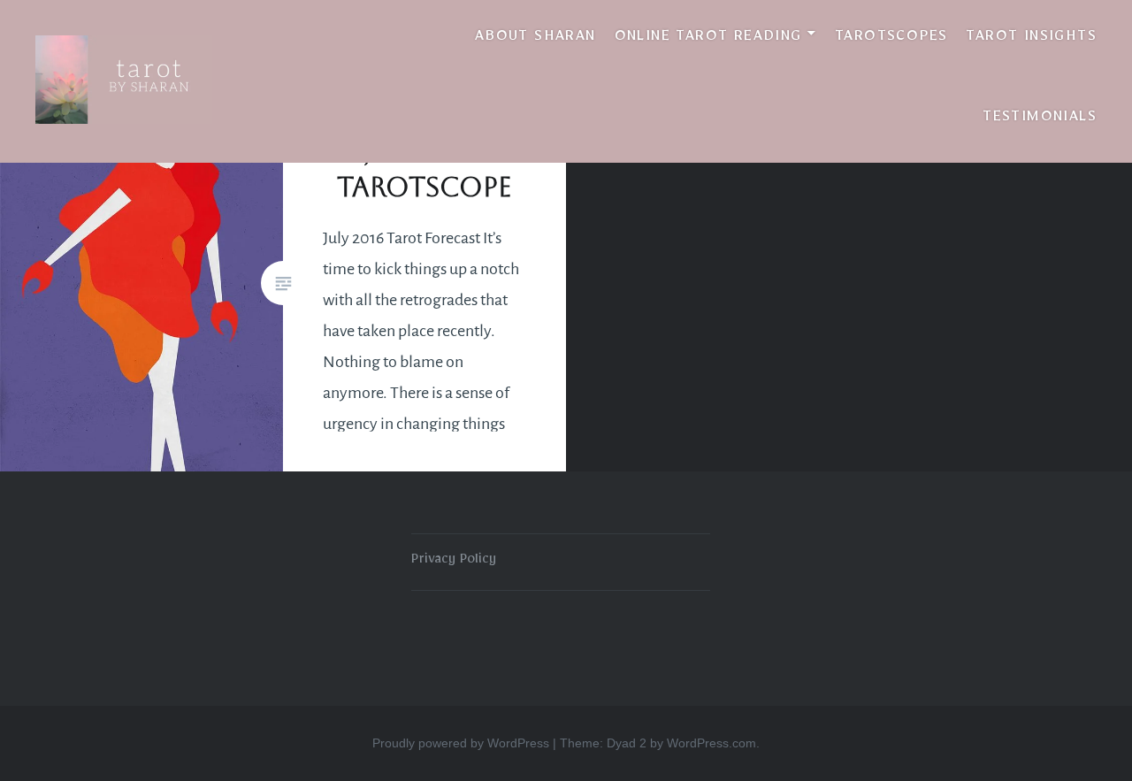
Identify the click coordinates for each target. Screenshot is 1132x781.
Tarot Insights (1031, 39)
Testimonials (1040, 119)
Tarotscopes (891, 39)
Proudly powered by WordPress (460, 743)
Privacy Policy (453, 562)
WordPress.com (711, 743)
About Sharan (535, 39)
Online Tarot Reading (708, 39)
